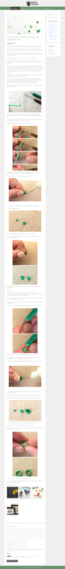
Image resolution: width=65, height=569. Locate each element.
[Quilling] (32, 3)
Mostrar (13, 43)
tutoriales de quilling (47, 8)
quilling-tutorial (52, 53)
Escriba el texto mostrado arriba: (19, 556)
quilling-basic (51, 50)
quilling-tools (51, 52)
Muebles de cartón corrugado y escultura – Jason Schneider (53, 36)
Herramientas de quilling (34, 8)
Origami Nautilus (52, 39)
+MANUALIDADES (24, 8)
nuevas (50, 48)
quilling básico (14, 8)
